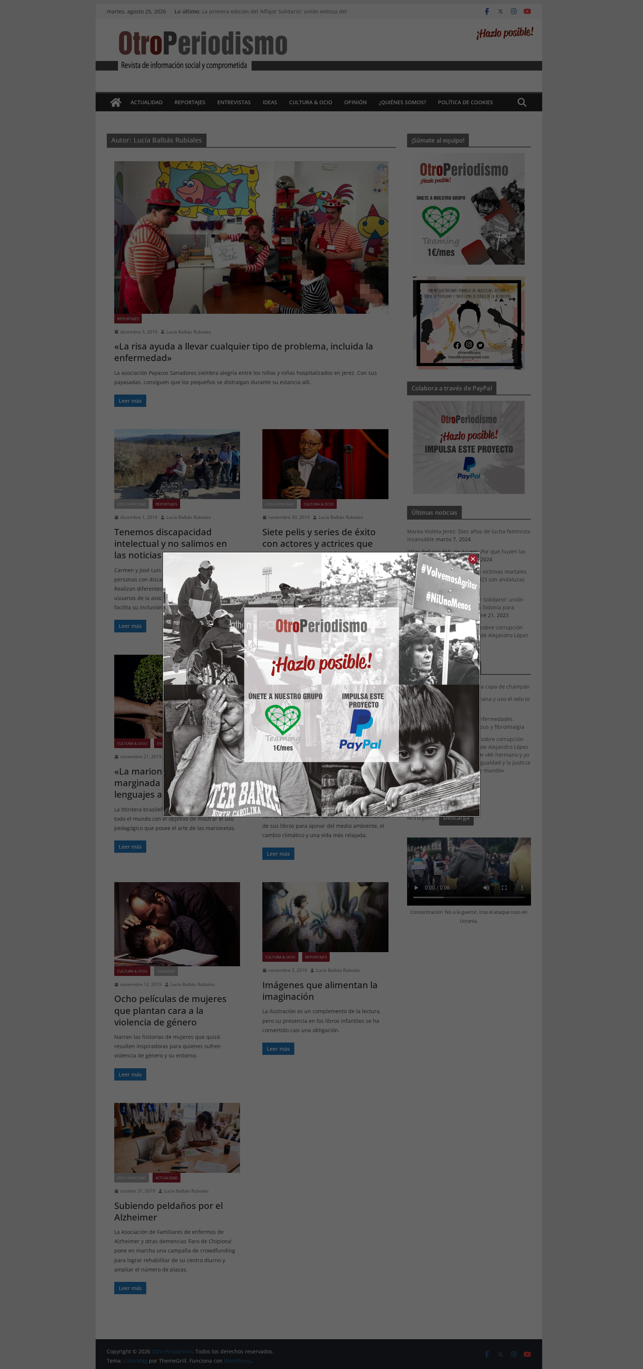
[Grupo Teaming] (242, 684)
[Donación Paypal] (401, 684)
